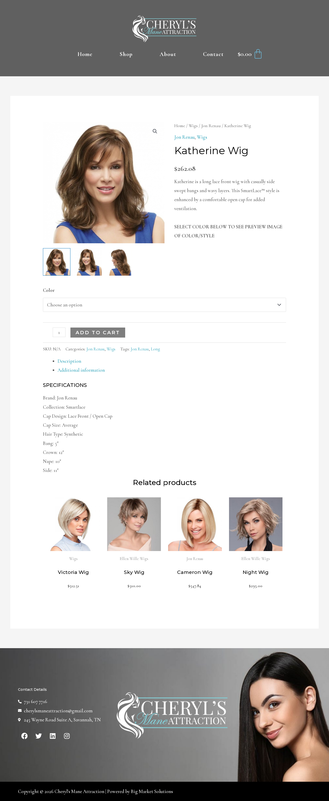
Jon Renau (211, 125)
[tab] (172, 361)
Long (155, 349)
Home (85, 54)
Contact (213, 54)
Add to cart (98, 333)
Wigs (193, 125)
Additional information (81, 370)
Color (49, 290)
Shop (126, 54)
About (168, 54)
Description (69, 361)
